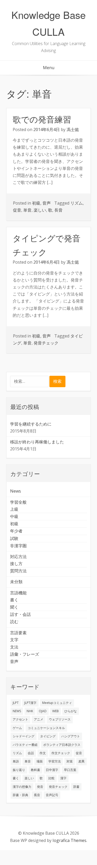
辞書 (76, 786)
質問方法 (18, 571)
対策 (69, 761)
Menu (48, 67)
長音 (58, 210)
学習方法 (54, 761)
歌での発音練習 (42, 119)
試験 (14, 538)
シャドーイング (23, 736)
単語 (16, 761)
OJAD (43, 711)
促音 (17, 210)
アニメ (38, 719)
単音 (27, 210)
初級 (36, 203)
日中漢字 (52, 770)
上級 (14, 509)
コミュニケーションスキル (46, 728)
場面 (39, 761)
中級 (14, 516)
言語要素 (18, 633)
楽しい (40, 210)
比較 (51, 778)
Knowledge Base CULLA (48, 23)
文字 (14, 640)
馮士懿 (72, 129)
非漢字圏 (18, 546)
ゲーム (17, 728)
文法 (14, 647)
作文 (43, 753)
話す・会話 (20, 614)
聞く (14, 607)
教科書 (35, 770)
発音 (40, 786)
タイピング (48, 736)
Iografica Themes (69, 840)
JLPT (16, 703)
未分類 (16, 582)
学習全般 (18, 502)
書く (14, 600)
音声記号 (52, 795)
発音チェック (46, 343)
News (15, 491)
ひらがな (70, 711)
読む (14, 621)
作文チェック (60, 753)
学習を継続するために (30, 424)
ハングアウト (70, 736)
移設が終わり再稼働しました (37, 442)
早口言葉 (70, 770)
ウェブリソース (60, 719)
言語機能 (18, 593)
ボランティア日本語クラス (61, 745)
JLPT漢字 (30, 703)
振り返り (19, 770)
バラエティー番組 (25, 745)
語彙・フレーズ (24, 654)
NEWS (17, 711)
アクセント (20, 719)
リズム (76, 203)
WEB (55, 711)
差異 (81, 761)
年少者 (16, 531)
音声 (46, 203)
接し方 (16, 563)
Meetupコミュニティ (57, 703)
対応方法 (18, 556)
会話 (31, 753)
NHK (30, 711)
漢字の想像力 (22, 786)
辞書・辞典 (20, 795)
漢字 (63, 778)
